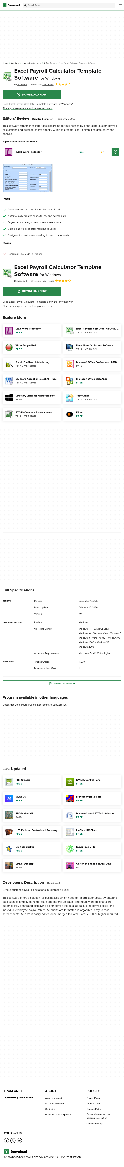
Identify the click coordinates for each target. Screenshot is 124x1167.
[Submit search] (25, 5)
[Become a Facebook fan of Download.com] (6, 1140)
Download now (34, 94)
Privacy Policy (93, 1098)
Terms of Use (93, 1103)
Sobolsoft (55, 883)
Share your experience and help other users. (27, 108)
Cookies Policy (94, 1109)
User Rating (48, 84)
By (20, 84)
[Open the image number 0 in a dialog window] (28, 178)
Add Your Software (54, 1103)
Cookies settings (95, 1123)
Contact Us (50, 1109)
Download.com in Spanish (58, 1114)
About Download (53, 1098)
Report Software (64, 683)
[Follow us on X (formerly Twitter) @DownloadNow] (13, 1140)
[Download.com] (11, 5)
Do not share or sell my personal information (98, 1116)
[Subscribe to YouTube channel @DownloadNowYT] (19, 1140)
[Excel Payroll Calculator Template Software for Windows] (7, 76)
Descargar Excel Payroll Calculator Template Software (32, 704)
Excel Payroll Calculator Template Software (58, 74)
